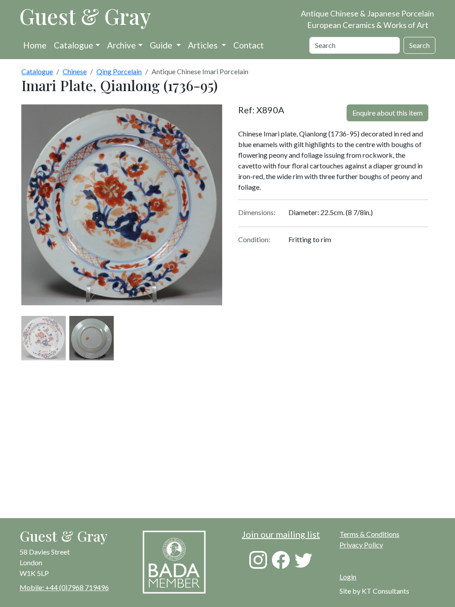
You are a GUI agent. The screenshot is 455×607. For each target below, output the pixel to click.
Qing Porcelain (119, 71)
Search (419, 45)
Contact (248, 45)
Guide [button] (162, 45)
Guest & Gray (85, 16)
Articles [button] (204, 45)
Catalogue (73, 45)
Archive (121, 45)
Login (347, 576)
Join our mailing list (281, 534)
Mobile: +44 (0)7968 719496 (64, 587)
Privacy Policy (361, 544)
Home (35, 45)
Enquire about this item (387, 112)
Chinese (75, 71)
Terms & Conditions (369, 534)
